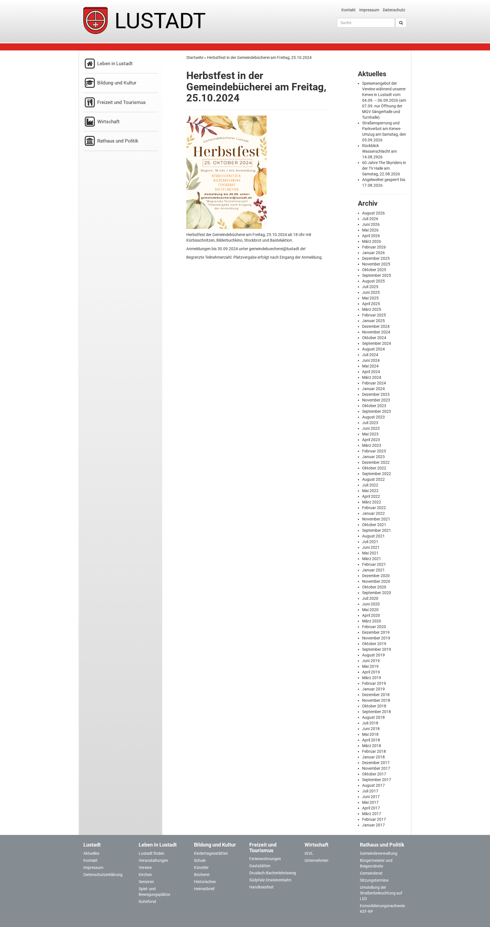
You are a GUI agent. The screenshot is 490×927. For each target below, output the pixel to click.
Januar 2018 (373, 757)
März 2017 (371, 813)
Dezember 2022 (376, 462)
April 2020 (371, 615)
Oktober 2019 (374, 643)
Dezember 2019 (376, 632)
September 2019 (376, 649)
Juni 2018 (371, 728)
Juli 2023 (370, 422)
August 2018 (373, 717)
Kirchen (145, 874)
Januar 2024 (373, 388)
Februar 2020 (374, 626)
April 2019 (371, 672)
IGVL (309, 853)
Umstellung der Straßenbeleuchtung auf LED (381, 893)
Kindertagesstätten (211, 853)
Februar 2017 (374, 819)
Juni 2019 (371, 660)
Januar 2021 (373, 570)
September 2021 (376, 530)
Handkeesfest (261, 887)
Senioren (146, 881)
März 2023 (371, 445)
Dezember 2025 (376, 258)
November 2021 (376, 519)
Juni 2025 (371, 292)
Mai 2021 (370, 553)
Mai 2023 (370, 434)
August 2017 (373, 785)
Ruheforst (147, 901)
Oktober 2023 (374, 405)
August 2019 (373, 655)
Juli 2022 (370, 485)
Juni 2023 (371, 428)
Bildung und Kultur (116, 83)
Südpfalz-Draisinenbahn (270, 880)
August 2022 (373, 479)
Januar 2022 (373, 513)
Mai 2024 (370, 366)
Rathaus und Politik (117, 141)
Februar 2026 (374, 247)
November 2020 (376, 581)
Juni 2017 (371, 796)
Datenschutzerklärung (102, 874)
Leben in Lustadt (114, 63)
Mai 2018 (370, 734)
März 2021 (371, 558)
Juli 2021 (370, 541)
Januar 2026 (373, 252)
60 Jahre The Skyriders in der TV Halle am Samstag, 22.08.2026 (384, 168)
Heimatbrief (204, 888)
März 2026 (371, 241)
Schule (200, 860)
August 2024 (373, 349)
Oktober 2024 (374, 337)
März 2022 (371, 502)
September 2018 (376, 711)
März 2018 (371, 745)
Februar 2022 (374, 507)
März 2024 (371, 377)
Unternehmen (316, 860)
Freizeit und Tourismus (121, 102)
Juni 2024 (371, 360)
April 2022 (371, 496)
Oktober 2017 (374, 774)
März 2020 (371, 621)
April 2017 (371, 808)
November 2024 (376, 332)
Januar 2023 (373, 456)
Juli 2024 (370, 354)
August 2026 (373, 213)
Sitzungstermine (374, 880)
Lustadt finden (151, 853)
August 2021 (373, 536)
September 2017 (376, 779)
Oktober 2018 (374, 706)
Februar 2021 (374, 564)
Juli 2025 (370, 286)
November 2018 (376, 700)
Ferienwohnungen (265, 858)
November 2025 (376, 264)
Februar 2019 (374, 683)
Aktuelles (91, 853)
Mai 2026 (370, 230)
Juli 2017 (370, 791)
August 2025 (373, 281)
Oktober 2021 (374, 524)
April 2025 (371, 303)
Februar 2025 (374, 315)
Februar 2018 (374, 751)
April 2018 (371, 740)
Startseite (194, 57)
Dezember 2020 (376, 575)
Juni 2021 (371, 547)
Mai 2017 (370, 802)
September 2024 (376, 343)
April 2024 (371, 371)
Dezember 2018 (376, 694)
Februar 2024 (374, 383)
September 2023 (376, 411)
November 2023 (376, 400)
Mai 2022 (370, 490)
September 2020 (376, 592)
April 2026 (371, 235)
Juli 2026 (370, 218)
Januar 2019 (373, 689)
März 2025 (371, 309)
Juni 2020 (371, 604)
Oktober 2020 (374, 587)
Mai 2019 (370, 666)
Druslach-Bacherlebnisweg (272, 873)
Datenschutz (394, 10)
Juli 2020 (370, 598)
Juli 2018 (370, 723)
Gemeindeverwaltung (378, 853)
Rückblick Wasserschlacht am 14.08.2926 (379, 151)
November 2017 (376, 768)
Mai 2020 (370, 609)
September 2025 (376, 275)
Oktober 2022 (374, 468)
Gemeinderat (371, 873)
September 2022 (376, 473)
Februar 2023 (374, 451)
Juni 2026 (371, 224)
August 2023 (373, 417)
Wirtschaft (108, 121)
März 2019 (371, 677)
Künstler (201, 867)
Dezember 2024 (376, 326)
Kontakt (348, 10)
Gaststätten (260, 866)
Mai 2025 (370, 298)
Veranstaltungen (153, 860)
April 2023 (371, 439)
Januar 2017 (373, 825)
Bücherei (201, 874)
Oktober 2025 (374, 269)
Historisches (205, 881)
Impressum (369, 10)
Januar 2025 (373, 320)
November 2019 (376, 638)
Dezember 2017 (376, 762)
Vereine (145, 867)
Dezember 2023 (376, 394)
